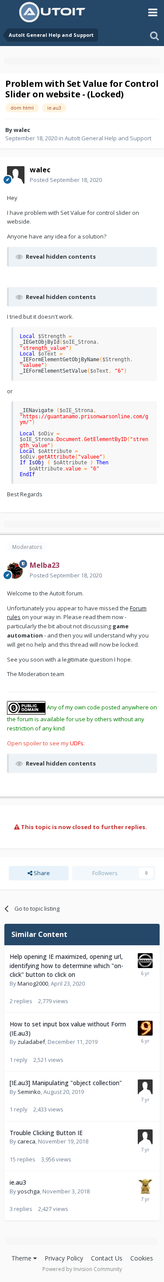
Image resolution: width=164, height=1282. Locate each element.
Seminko (29, 1092)
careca (26, 1141)
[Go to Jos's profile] (145, 1186)
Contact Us (106, 1258)
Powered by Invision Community (82, 1269)
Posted (66, 180)
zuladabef (31, 1042)
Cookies (141, 1258)
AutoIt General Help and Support (108, 138)
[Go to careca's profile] (145, 960)
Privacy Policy (64, 1258)
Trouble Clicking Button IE (46, 1133)
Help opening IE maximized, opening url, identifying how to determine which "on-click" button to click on (66, 965)
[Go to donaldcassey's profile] (145, 1136)
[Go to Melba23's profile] (15, 570)
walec (22, 130)
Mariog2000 (32, 983)
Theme (22, 1258)
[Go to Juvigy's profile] (145, 1086)
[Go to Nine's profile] (145, 1028)
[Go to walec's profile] (15, 175)
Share (41, 873)
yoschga (28, 1191)
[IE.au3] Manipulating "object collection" (66, 1083)
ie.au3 (18, 1182)
